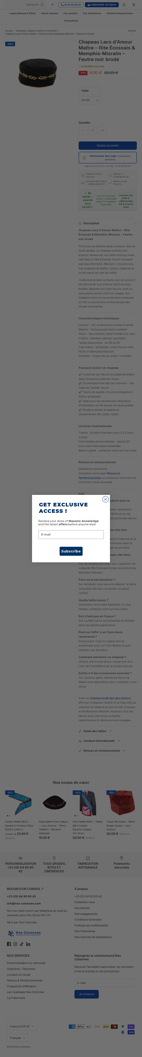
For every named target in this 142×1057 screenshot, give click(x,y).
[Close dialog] (106, 499)
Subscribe (71, 551)
